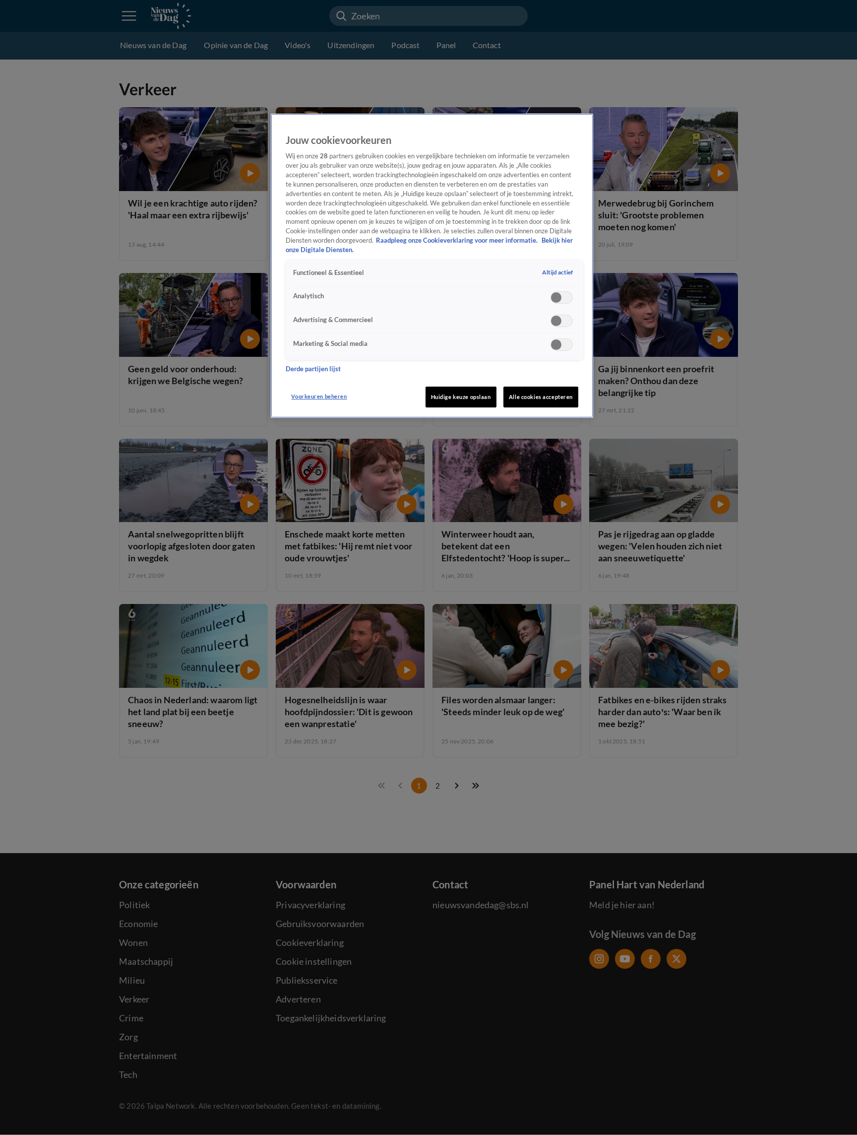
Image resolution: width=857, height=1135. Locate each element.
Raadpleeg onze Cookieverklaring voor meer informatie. (457, 240)
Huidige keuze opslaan (461, 397)
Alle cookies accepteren (541, 397)
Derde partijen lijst (313, 369)
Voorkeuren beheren (319, 396)
